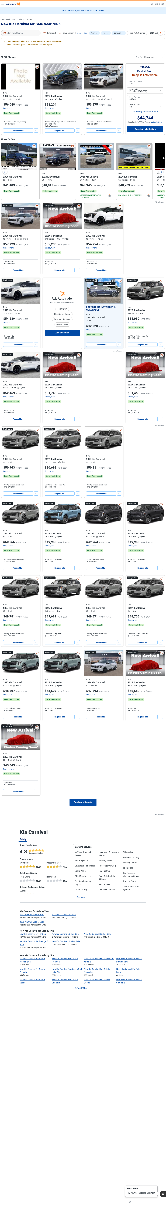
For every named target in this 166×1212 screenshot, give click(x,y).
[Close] (153, 1188)
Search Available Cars (145, 129)
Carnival (29, 19)
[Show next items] (160, 33)
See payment (8, 108)
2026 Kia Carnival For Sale (32, 922)
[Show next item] (118, 290)
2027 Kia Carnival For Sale (32, 914)
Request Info (18, 130)
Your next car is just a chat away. (83, 10)
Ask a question (62, 333)
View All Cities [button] (81, 988)
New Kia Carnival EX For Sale (33, 934)
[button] (151, 4)
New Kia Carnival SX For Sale (65, 934)
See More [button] (81, 897)
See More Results (83, 802)
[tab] (23, 839)
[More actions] (36, 130)
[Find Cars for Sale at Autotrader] (13, 4)
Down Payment (134, 97)
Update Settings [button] (156, 122)
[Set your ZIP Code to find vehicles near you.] (60, 24)
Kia (20, 19)
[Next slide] (161, 172)
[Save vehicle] (37, 67)
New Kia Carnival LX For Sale (97, 934)
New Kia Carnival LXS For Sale (66, 941)
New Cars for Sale (8, 19)
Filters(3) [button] (51, 33)
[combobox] (20, 33)
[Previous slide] (5, 172)
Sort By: (139, 57)
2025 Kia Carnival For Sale (64, 914)
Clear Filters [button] (82, 33)
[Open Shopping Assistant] (163, 1194)
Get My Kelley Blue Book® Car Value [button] (145, 112)
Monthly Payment (135, 81)
